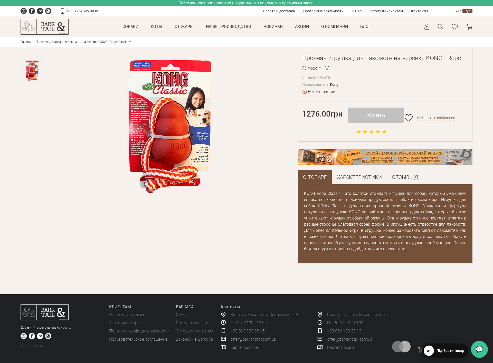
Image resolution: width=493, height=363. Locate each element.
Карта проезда (244, 347)
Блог (365, 26)
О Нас (357, 11)
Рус (467, 11)
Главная (26, 42)
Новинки (273, 26)
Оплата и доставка (279, 11)
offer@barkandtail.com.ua (253, 339)
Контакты (419, 11)
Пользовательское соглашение (138, 339)
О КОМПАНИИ (334, 26)
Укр (458, 11)
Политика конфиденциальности (139, 331)
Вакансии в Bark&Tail (195, 339)
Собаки (130, 26)
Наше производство (228, 26)
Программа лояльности (323, 11)
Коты (156, 26)
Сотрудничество (191, 322)
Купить (375, 115)
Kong (334, 84)
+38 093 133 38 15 (248, 331)
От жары (184, 26)
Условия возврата (126, 322)
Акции (302, 26)
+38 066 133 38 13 (344, 331)
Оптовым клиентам (386, 11)
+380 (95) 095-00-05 (82, 11)
